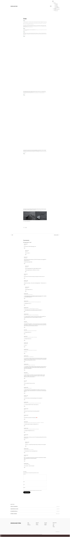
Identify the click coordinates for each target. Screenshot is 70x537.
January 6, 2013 (27, 250)
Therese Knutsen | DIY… (26, 373)
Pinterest (45, 524)
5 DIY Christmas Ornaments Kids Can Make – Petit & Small (30, 337)
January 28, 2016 (26, 421)
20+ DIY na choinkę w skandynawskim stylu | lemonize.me (30, 350)
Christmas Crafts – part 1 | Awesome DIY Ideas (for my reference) (31, 308)
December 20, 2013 (26, 307)
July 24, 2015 (25, 380)
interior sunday (56, 234)
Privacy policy (29, 524)
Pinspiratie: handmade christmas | (28, 388)
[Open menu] (50, 6)
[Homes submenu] (55, 8)
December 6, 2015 (26, 387)
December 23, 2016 (26, 448)
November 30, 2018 (26, 463)
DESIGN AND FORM (14, 6)
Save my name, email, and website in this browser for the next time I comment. (33, 490)
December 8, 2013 (26, 293)
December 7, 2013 (26, 280)
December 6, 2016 (26, 434)
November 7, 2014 (26, 342)
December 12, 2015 (26, 415)
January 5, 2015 (25, 372)
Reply (25, 254)
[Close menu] (53, 1)
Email (24, 484)
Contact (54, 526)
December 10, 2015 (26, 408)
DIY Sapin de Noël (26, 343)
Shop (53, 525)
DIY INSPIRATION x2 (14, 511)
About (53, 524)
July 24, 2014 (25, 329)
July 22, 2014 (25, 321)
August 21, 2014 (25, 336)
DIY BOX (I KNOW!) (14, 513)
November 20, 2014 (26, 349)
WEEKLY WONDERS (14, 506)
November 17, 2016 (26, 428)
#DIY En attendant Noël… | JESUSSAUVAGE (28, 356)
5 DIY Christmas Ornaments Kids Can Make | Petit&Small (30, 330)
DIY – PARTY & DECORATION (27, 221)
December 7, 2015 (26, 395)
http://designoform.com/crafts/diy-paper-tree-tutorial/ (33, 309)
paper (26, 227)
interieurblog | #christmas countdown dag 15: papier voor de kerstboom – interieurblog (34, 422)
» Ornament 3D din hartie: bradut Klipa (28, 294)
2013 (12, 234)
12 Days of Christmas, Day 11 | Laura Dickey (28, 449)
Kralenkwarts (25, 396)
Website (24, 487)
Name (24, 481)
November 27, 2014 (26, 355)
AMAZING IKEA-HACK (14, 508)
